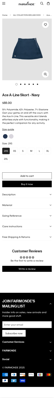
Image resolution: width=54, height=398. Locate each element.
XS (14, 150)
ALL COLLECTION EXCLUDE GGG (27, 15)
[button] (48, 3)
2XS (6, 150)
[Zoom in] (45, 74)
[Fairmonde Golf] (27, 3)
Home (4, 15)
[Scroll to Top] (49, 382)
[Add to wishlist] (45, 24)
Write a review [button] (27, 268)
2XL (6, 158)
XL (47, 150)
